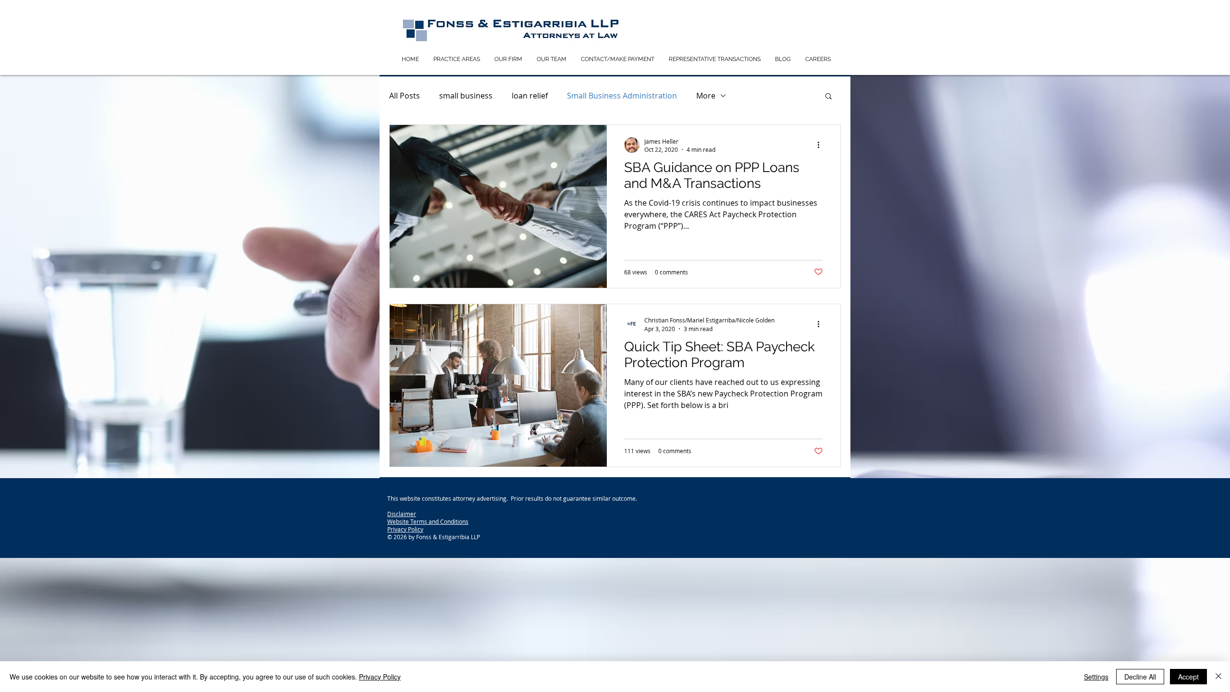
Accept (1188, 676)
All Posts (404, 95)
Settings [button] (1096, 676)
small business (465, 95)
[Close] (1218, 676)
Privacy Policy (380, 676)
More (705, 95)
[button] (828, 97)
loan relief (530, 95)
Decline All (1140, 676)
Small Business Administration (622, 95)
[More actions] (821, 145)
